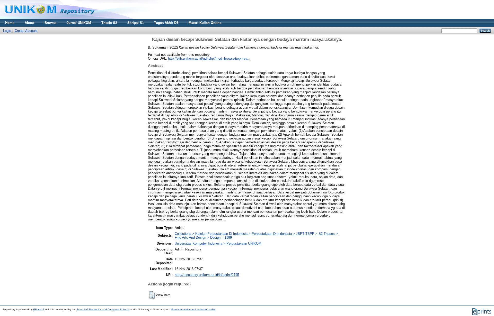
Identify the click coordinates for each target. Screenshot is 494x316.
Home (9, 23)
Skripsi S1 (135, 23)
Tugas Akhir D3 (166, 23)
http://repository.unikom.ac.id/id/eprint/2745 (207, 275)
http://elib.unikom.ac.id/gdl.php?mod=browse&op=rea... (209, 58)
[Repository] (49, 18)
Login (7, 31)
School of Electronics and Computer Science (102, 309)
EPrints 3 (38, 309)
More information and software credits (193, 309)
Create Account (26, 31)
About (29, 23)
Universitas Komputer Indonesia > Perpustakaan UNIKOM (218, 243)
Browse (50, 23)
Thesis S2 (109, 23)
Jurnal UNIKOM (79, 23)
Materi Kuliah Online (205, 23)
